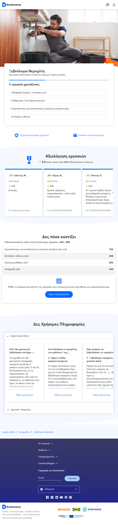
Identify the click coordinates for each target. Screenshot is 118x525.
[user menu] (114, 4)
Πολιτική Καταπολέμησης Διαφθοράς (17, 518)
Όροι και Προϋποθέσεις (11, 514)
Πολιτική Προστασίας (31, 514)
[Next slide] (113, 192)
